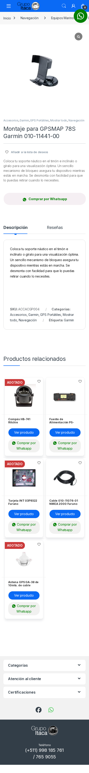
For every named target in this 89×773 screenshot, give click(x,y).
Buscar (63, 5)
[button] (44, 199)
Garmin (24, 120)
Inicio (7, 18)
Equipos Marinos (63, 18)
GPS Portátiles (39, 120)
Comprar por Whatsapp (48, 199)
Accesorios (10, 120)
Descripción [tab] (15, 227)
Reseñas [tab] (55, 227)
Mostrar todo (58, 120)
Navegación (30, 18)
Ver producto (24, 432)
